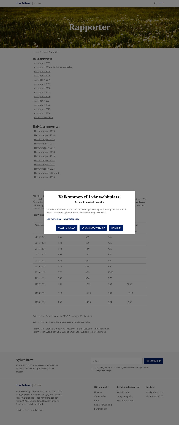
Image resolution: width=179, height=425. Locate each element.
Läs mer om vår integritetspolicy (63, 218)
